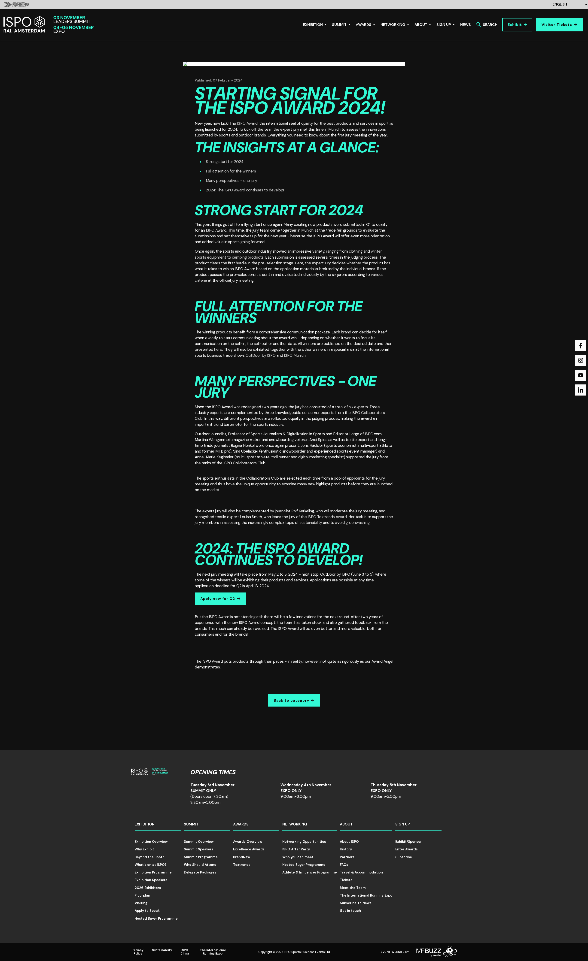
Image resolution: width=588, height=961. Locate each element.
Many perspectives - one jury (231, 180)
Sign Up (443, 24)
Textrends (241, 865)
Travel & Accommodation (361, 872)
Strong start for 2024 (225, 161)
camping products (248, 257)
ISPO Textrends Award (327, 516)
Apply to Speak (147, 911)
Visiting (141, 903)
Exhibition (313, 24)
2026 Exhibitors (148, 888)
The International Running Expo (366, 895)
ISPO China (184, 951)
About (420, 24)
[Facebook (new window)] (580, 345)
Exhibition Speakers (151, 880)
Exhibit (515, 24)
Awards (363, 24)
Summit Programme (201, 857)
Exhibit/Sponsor (408, 842)
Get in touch (350, 911)
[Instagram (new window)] (580, 360)
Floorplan (142, 895)
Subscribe (403, 857)
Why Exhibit (144, 849)
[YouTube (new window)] (580, 375)
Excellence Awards (249, 849)
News (465, 24)
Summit (339, 24)
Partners (347, 857)
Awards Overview (247, 842)
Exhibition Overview (151, 842)
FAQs (344, 865)
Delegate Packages (200, 872)
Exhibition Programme (153, 872)
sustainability (311, 522)
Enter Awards (406, 849)
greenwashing (358, 522)
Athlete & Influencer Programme (309, 872)
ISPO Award (247, 123)
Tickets (346, 880)
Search (490, 24)
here (218, 349)
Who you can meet (298, 857)
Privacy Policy (137, 951)
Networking (393, 24)
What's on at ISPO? (151, 865)
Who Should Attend (200, 865)
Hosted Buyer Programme (156, 918)
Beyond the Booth (150, 857)
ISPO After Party (296, 849)
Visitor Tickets (557, 24)
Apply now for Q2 (217, 598)
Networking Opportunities (304, 842)
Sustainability (162, 950)
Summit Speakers (198, 849)
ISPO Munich (295, 355)
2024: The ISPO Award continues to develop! (245, 190)
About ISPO (349, 842)
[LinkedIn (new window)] (580, 390)
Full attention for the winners (231, 171)
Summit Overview (199, 842)
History (346, 849)
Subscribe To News (356, 903)
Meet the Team (353, 888)
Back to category (291, 700)
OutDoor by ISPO (261, 355)
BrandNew (241, 857)
